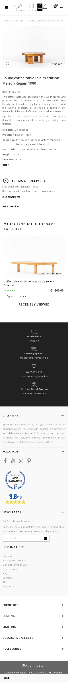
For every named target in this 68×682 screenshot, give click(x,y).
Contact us (8, 586)
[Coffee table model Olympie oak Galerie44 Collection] (34, 257)
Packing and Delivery (14, 560)
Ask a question (10, 206)
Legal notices (10, 569)
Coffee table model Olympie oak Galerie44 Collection (29, 283)
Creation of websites (14, 672)
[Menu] (6, 7)
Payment (8, 556)
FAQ (5, 573)
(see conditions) (11, 196)
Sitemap (7, 577)
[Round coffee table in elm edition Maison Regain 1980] (7, 63)
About (6, 582)
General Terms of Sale (15, 564)
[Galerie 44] (31, 7)
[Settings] (61, 7)
